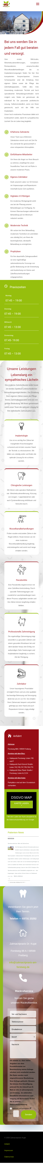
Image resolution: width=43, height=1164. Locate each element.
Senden (28, 1114)
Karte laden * (21, 804)
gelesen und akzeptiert (21, 1108)
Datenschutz (9, 1157)
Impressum (8, 1150)
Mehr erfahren (12, 822)
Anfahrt (7, 1144)
